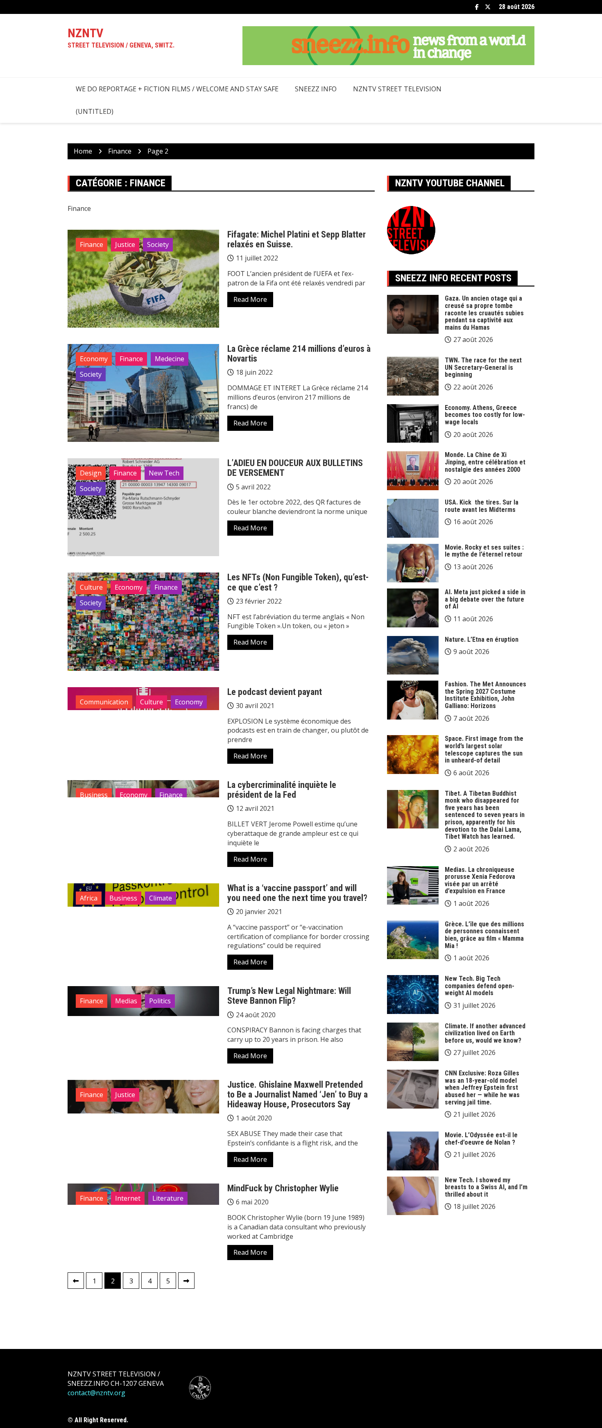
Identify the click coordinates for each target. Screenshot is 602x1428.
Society (158, 244)
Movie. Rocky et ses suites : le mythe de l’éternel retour (484, 551)
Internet (127, 1198)
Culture (91, 587)
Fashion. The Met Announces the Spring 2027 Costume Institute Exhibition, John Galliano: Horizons (485, 695)
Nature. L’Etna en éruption (481, 639)
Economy (94, 358)
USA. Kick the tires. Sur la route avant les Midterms (481, 506)
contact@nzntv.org (96, 1392)
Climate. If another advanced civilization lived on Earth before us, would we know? (485, 1033)
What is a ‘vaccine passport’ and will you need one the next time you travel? (297, 893)
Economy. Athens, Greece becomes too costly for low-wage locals (485, 415)
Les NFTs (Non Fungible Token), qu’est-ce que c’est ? (298, 582)
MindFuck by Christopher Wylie (283, 1188)
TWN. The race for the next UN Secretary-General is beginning (483, 367)
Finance (91, 244)
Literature (167, 1198)
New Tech (164, 473)
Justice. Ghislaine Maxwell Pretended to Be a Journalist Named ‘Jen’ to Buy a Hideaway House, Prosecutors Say (297, 1094)
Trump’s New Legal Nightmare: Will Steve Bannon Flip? (289, 996)
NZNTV (85, 33)
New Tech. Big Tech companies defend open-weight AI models (479, 986)
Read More (250, 299)
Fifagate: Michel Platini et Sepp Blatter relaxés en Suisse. (296, 239)
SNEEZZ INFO (316, 88)
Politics (160, 1000)
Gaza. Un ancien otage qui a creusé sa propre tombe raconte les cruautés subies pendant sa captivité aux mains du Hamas (484, 312)
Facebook (477, 7)
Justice (125, 244)
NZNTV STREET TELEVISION (397, 88)
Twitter (488, 7)
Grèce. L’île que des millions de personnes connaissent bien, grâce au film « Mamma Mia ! (484, 935)
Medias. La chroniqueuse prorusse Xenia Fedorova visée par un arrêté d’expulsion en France (480, 880)
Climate (160, 898)
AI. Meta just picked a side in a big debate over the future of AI (485, 599)
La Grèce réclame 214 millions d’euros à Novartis (299, 354)
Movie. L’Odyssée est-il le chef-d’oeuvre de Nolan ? (481, 1138)
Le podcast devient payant (274, 692)
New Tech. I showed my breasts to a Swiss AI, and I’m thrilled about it (486, 1187)
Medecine (169, 358)
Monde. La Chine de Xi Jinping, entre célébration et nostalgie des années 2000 (485, 462)
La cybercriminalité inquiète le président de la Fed (281, 790)
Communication (104, 701)
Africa (88, 898)
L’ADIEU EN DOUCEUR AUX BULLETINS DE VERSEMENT (295, 468)
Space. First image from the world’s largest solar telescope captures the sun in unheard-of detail (484, 749)
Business (94, 794)
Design (91, 473)
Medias (126, 1000)
